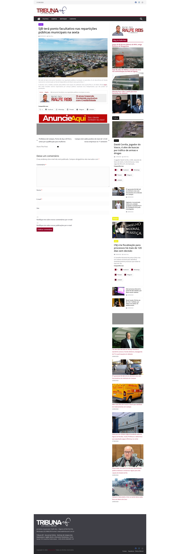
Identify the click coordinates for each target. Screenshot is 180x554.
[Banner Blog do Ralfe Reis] (127, 30)
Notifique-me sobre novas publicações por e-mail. (54, 225)
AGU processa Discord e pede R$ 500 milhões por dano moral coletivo (134, 290)
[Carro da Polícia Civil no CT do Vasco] (127, 129)
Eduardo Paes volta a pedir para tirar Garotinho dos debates (124, 92)
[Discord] (118, 292)
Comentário (41, 165)
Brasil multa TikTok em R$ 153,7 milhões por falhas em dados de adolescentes (133, 302)
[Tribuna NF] (53, 10)
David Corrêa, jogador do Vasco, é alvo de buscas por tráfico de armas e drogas (127, 149)
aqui (105, 85)
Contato (73, 19)
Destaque (63, 19)
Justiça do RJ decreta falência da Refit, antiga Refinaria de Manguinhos (127, 45)
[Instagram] (139, 2)
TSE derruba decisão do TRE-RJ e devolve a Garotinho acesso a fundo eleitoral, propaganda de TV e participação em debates (127, 351)
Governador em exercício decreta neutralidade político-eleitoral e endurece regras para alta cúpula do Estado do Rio (127, 470)
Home (41, 92)
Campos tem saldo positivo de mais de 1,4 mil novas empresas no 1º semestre (91, 140)
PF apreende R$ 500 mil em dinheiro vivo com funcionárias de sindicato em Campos (134, 191)
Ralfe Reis (50, 36)
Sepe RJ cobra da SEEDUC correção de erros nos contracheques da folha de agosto (126, 70)
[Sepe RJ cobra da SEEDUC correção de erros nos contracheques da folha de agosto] (127, 74)
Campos (54, 19)
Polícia (116, 140)
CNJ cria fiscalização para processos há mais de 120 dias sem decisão (128, 247)
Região (41, 24)
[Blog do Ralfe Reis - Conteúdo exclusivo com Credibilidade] (72, 94)
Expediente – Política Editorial (135, 551)
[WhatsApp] (142, 2)
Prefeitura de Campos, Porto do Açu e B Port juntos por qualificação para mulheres (55, 140)
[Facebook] (136, 2)
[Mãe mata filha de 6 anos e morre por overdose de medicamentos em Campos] (127, 385)
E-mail (39, 199)
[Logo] (53, 519)
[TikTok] (118, 304)
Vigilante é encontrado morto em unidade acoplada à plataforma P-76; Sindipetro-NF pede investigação (134, 205)
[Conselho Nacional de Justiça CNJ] (127, 230)
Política (45, 19)
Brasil (116, 241)
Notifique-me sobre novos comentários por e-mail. (55, 220)
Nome (39, 190)
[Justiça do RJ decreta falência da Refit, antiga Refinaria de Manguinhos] (127, 49)
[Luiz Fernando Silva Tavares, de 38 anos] (118, 207)
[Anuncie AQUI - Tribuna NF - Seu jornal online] (73, 116)
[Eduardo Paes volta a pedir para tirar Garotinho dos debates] (127, 96)
